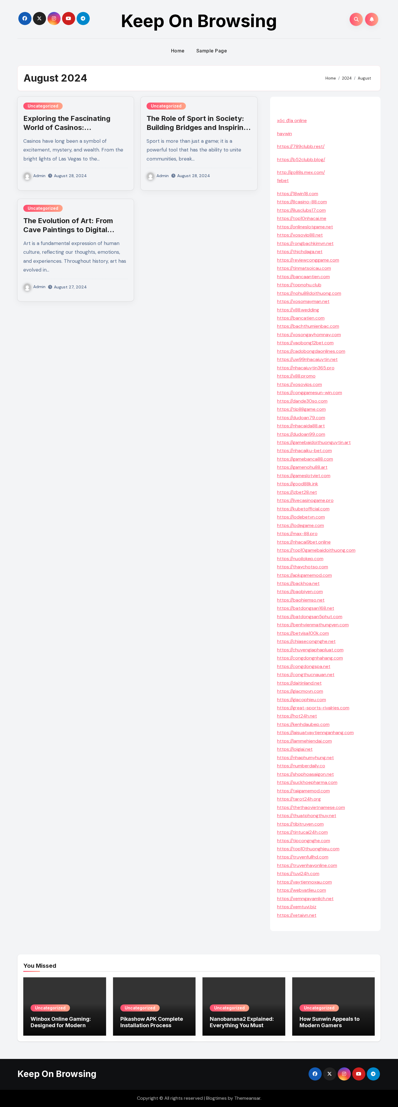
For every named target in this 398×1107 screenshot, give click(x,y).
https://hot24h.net (297, 716)
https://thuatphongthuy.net (306, 815)
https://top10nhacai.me (301, 218)
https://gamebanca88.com (305, 459)
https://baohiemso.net (301, 600)
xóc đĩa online (292, 120)
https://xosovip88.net (300, 235)
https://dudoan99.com (301, 434)
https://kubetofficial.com (303, 509)
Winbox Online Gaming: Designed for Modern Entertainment (61, 1025)
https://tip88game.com (301, 409)
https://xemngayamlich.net (305, 899)
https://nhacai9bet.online (304, 542)
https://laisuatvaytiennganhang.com (315, 732)
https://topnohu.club (299, 285)
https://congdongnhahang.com (310, 658)
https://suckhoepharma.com (307, 782)
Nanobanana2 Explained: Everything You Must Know (242, 1025)
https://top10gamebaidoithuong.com (316, 550)
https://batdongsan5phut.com (309, 617)
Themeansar (247, 1098)
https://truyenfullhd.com (302, 857)
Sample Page (211, 51)
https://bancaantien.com (303, 277)
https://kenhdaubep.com (303, 724)
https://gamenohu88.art (302, 467)
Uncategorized (43, 105)
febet (283, 180)
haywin (284, 134)
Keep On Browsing (199, 20)
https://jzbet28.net (297, 492)
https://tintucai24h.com (302, 832)
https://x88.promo (296, 376)
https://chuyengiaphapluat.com (310, 650)
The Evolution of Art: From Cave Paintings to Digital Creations (68, 229)
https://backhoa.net (298, 583)
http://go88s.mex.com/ (301, 172)
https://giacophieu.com (301, 700)
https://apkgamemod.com (304, 575)
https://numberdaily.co (301, 766)
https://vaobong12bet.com (305, 343)
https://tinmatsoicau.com (304, 268)
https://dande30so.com (302, 401)
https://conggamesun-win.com (309, 392)
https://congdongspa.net (303, 666)
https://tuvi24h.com (298, 873)
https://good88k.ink (297, 484)
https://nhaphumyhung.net (305, 758)
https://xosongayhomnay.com (309, 335)
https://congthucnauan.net (305, 674)
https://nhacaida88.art (301, 426)
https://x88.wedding (298, 310)
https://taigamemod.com (303, 791)
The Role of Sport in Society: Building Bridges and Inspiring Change (197, 127)
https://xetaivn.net (296, 915)
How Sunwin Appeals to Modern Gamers (330, 1022)
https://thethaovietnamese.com (311, 807)
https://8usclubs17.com (301, 210)
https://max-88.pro (297, 533)
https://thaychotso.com (302, 567)
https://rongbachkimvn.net (305, 243)
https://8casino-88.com (302, 202)
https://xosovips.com (299, 384)
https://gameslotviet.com (303, 476)
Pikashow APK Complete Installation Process (151, 1022)
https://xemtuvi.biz (296, 907)
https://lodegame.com (300, 525)
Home (178, 51)
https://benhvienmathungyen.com (313, 625)
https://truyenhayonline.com (307, 865)
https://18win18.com (297, 194)
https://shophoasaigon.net (305, 774)
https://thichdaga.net (300, 251)
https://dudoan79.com (301, 418)
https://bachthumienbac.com (308, 326)
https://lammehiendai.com (304, 741)
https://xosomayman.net (303, 301)
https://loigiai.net (295, 749)
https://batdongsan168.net (305, 608)
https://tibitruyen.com (300, 824)
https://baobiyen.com (300, 591)
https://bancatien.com (301, 318)
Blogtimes (216, 1098)
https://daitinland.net (299, 683)
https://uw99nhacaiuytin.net (307, 359)
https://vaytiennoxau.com (304, 882)
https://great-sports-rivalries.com (313, 708)
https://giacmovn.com (300, 691)
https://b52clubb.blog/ (301, 159)
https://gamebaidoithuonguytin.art (314, 442)
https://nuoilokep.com (300, 559)
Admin (39, 175)
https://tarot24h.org (299, 799)
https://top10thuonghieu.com (308, 849)
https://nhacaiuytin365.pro (305, 368)
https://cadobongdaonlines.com (311, 351)
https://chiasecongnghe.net (306, 641)
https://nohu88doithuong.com (309, 293)
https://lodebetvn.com (301, 517)
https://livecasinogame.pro (305, 500)
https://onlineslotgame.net (305, 227)
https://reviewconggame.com (308, 260)
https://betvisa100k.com (303, 633)
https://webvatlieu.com (301, 890)
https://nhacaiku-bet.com (304, 450)
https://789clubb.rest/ (301, 146)
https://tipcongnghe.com (303, 841)
